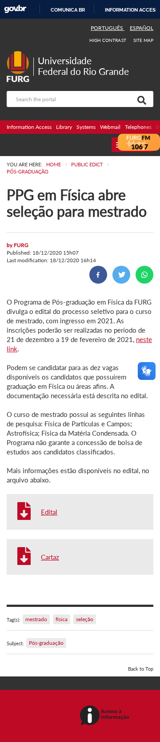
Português (107, 28)
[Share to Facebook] (98, 275)
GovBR (15, 9)
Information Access (29, 127)
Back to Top (140, 669)
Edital (49, 512)
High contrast (107, 40)
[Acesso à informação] (106, 716)
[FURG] (20, 54)
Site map (143, 40)
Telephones (138, 127)
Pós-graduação (46, 642)
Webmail (110, 127)
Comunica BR (68, 10)
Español (141, 28)
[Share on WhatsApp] (144, 275)
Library (64, 127)
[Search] (140, 99)
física (62, 619)
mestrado (36, 619)
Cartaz (50, 557)
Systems (86, 127)
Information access (132, 10)
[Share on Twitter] (121, 275)
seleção (84, 619)
